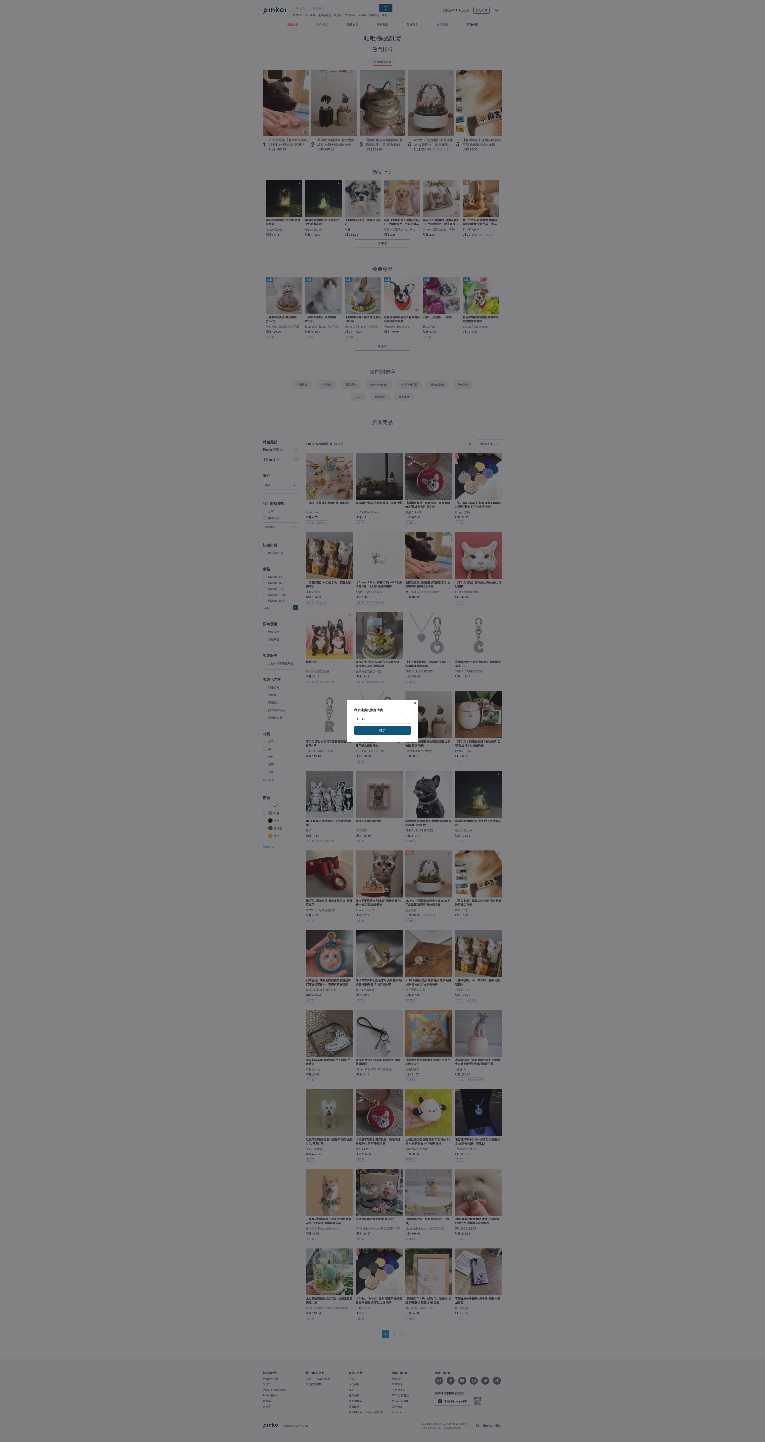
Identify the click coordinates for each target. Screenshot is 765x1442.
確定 (382, 730)
